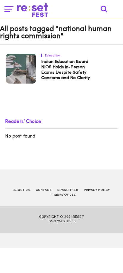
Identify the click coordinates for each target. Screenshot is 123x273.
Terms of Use (64, 195)
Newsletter (67, 190)
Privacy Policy (97, 190)
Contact (44, 190)
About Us (21, 190)
